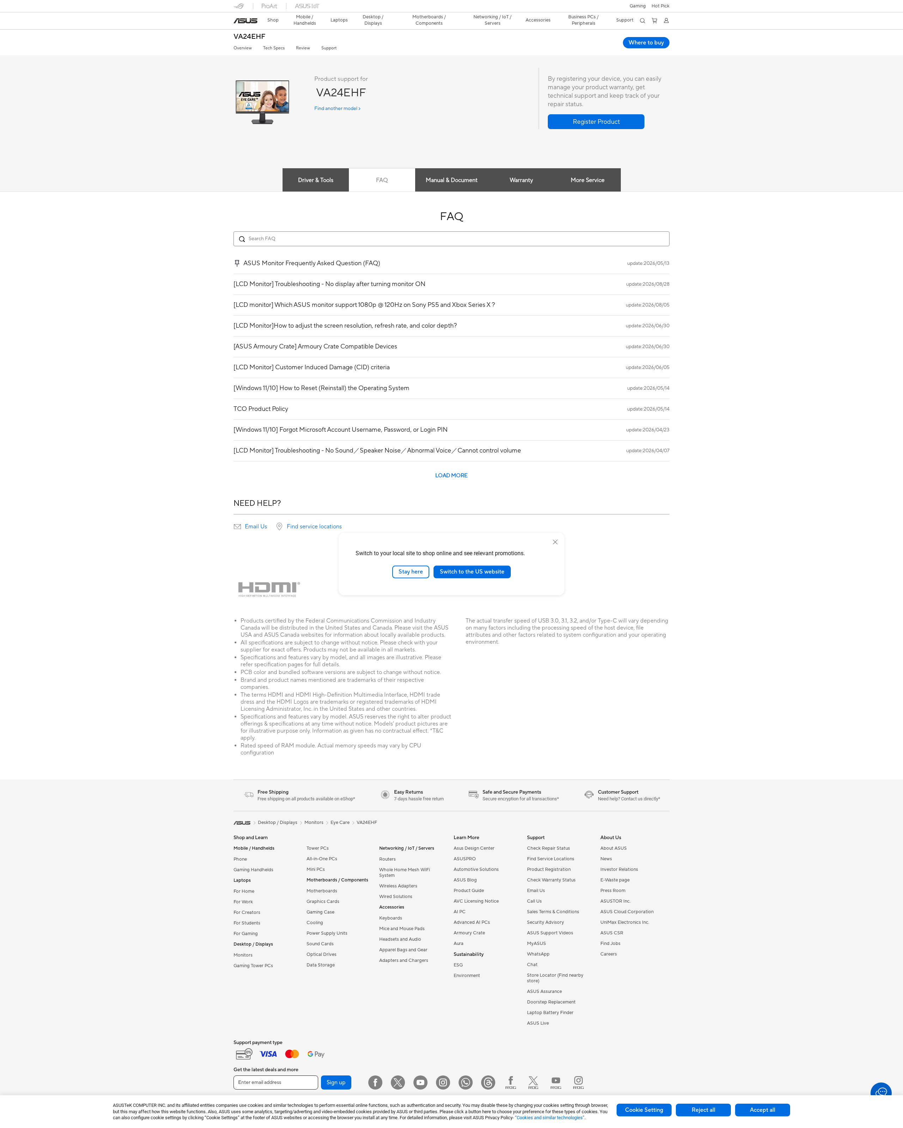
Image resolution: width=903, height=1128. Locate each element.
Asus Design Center (474, 848)
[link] (245, 20)
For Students (247, 923)
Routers (387, 859)
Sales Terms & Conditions (553, 912)
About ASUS (613, 848)
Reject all (703, 1110)
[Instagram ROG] (578, 1082)
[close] (555, 542)
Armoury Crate (469, 933)
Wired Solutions (395, 896)
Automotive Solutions (476, 869)
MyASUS (536, 943)
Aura (458, 943)
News (606, 859)
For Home (244, 891)
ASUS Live (538, 1023)
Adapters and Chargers (403, 960)
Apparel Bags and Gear (403, 950)
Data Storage (321, 965)
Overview (243, 48)
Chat (532, 965)
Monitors (243, 955)
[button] (638, 6)
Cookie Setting (644, 1110)
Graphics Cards (323, 901)
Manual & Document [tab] (452, 180)
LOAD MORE (451, 475)
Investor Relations (619, 869)
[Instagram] (443, 1082)
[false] (596, 121)
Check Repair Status (548, 848)
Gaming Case (320, 912)
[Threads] (488, 1082)
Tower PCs (318, 848)
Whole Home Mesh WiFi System (404, 872)
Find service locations (314, 526)
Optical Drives (322, 954)
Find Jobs (610, 943)
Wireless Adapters (398, 886)
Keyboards (390, 918)
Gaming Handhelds (253, 870)
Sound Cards (320, 944)
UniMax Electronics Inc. (624, 922)
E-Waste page (615, 880)
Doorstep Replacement (551, 1002)
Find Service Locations (550, 859)
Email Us (256, 526)
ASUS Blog (465, 880)
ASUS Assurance (544, 991)
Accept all (762, 1110)
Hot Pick (660, 6)
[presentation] (237, 526)
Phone (240, 859)
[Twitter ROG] (533, 1082)
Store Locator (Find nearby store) (555, 978)
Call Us (534, 901)
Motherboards (322, 891)
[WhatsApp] (466, 1082)
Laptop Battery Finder (550, 1012)
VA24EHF (249, 36)
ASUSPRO (465, 859)
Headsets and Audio (400, 939)
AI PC (460, 912)
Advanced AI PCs (472, 922)
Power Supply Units (327, 933)
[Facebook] (375, 1082)
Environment (467, 975)
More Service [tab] (588, 180)
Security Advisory (545, 922)
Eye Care (340, 822)
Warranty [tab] (521, 180)
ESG (458, 965)
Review (303, 48)
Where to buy (646, 42)
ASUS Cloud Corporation (627, 912)
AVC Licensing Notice (476, 901)
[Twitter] (398, 1082)
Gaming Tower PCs (253, 966)
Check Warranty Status (551, 880)
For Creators (247, 912)
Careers (608, 954)
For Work (243, 902)
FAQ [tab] (382, 180)
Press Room (612, 890)
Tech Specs (274, 48)
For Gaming (246, 933)
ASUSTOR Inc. (615, 901)
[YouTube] (420, 1082)
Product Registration (549, 869)
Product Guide (469, 890)
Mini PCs (316, 869)
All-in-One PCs (322, 859)
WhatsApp (538, 954)
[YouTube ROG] (556, 1082)
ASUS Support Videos (550, 933)
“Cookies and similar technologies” (549, 1117)
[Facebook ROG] (511, 1082)
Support (329, 48)
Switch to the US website (472, 571)
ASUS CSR (611, 933)
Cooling (315, 923)
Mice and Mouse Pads (402, 929)
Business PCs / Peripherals (583, 20)
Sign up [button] (336, 1082)
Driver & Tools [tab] (315, 180)
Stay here (411, 571)
